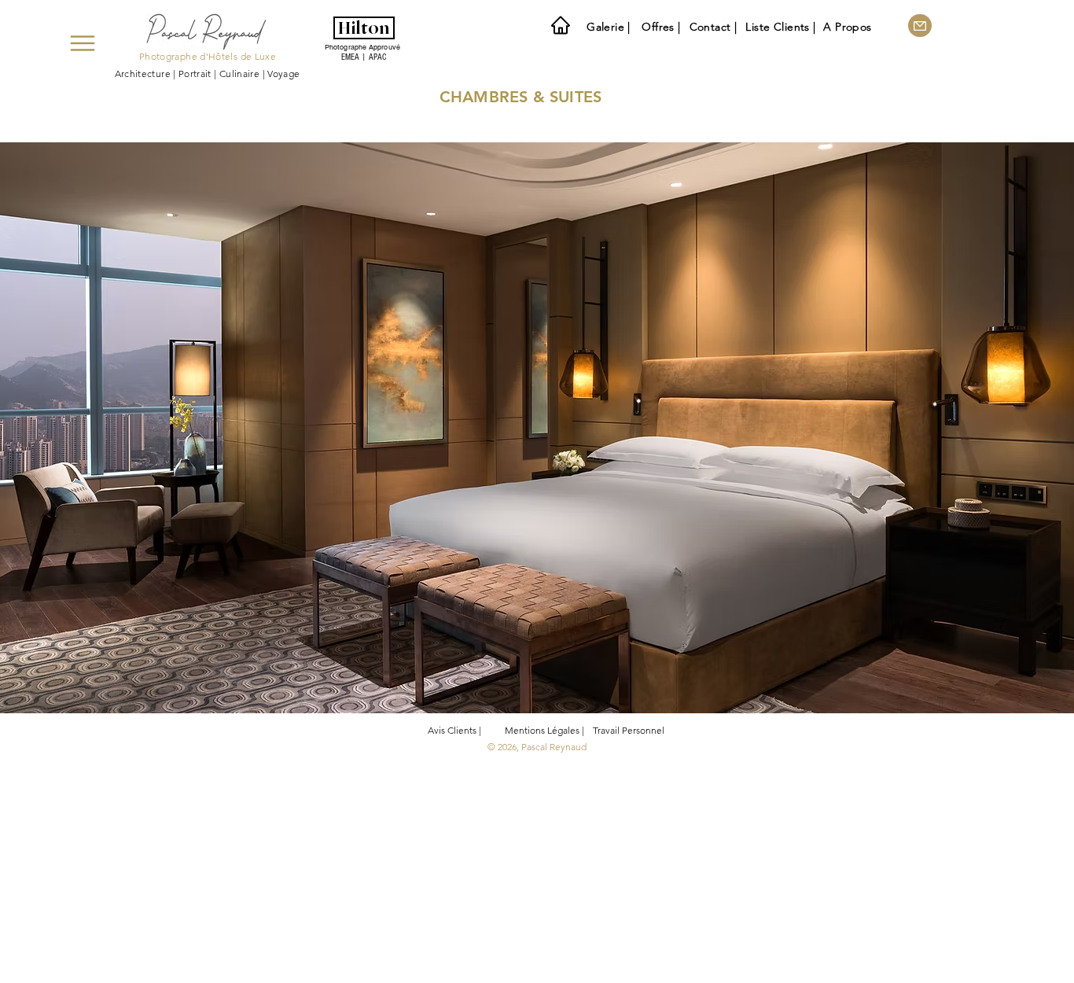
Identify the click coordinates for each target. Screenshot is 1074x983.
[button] (537, 444)
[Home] (560, 25)
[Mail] (920, 25)
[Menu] (82, 43)
